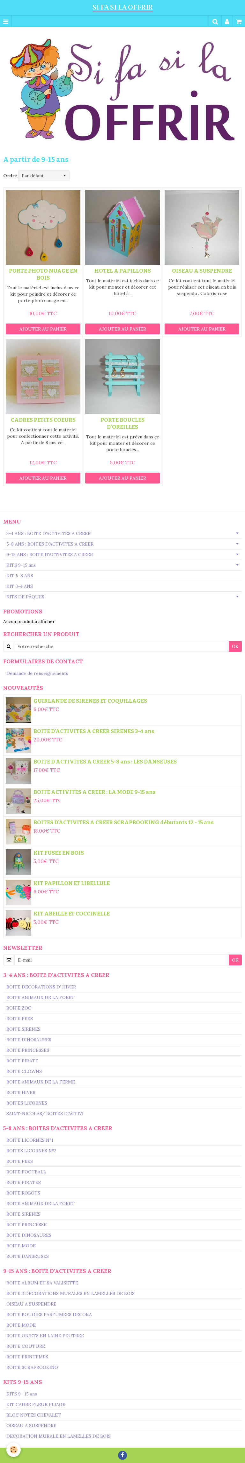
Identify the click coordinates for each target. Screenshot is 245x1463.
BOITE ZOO (19, 1008)
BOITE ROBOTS (23, 1193)
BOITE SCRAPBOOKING (32, 1367)
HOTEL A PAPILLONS (122, 271)
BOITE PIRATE (22, 1061)
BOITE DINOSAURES (28, 1040)
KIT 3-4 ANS (19, 586)
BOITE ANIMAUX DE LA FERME (40, 1082)
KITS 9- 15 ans (21, 1394)
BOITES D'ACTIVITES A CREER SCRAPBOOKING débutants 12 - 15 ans (123, 822)
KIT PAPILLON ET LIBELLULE (71, 883)
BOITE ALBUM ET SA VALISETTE (42, 1283)
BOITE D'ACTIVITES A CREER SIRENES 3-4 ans (93, 731)
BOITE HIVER (20, 1092)
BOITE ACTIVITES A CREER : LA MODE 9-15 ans (94, 792)
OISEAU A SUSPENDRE (202, 271)
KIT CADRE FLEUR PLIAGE (35, 1404)
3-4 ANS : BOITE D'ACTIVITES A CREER (48, 533)
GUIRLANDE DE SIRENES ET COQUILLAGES (90, 701)
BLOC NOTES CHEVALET (33, 1415)
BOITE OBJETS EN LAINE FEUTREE (45, 1336)
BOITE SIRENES (23, 1029)
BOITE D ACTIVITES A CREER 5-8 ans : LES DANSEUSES (105, 761)
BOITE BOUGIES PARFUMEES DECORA (49, 1314)
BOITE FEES (19, 1018)
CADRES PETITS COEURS (43, 420)
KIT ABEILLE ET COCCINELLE (71, 913)
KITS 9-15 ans (21, 565)
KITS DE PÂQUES (25, 597)
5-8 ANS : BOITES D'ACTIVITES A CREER (49, 544)
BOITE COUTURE (25, 1346)
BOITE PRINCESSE (26, 1224)
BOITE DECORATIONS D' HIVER (41, 987)
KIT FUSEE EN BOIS (58, 853)
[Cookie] (13, 1450)
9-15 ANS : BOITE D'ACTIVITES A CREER (49, 554)
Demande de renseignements (37, 673)
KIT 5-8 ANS (19, 576)
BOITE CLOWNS (24, 1071)
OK (235, 646)
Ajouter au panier (43, 329)
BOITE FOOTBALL (26, 1172)
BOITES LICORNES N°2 (31, 1151)
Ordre (10, 176)
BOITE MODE (21, 1246)
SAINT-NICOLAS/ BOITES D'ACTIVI (45, 1113)
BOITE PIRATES (23, 1182)
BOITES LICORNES (26, 1103)
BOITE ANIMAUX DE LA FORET (40, 997)
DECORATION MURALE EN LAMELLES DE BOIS (58, 1436)
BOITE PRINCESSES (27, 1050)
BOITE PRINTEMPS (27, 1357)
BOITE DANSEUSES (27, 1256)
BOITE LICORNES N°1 (29, 1140)
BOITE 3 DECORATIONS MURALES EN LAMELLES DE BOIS (70, 1293)
